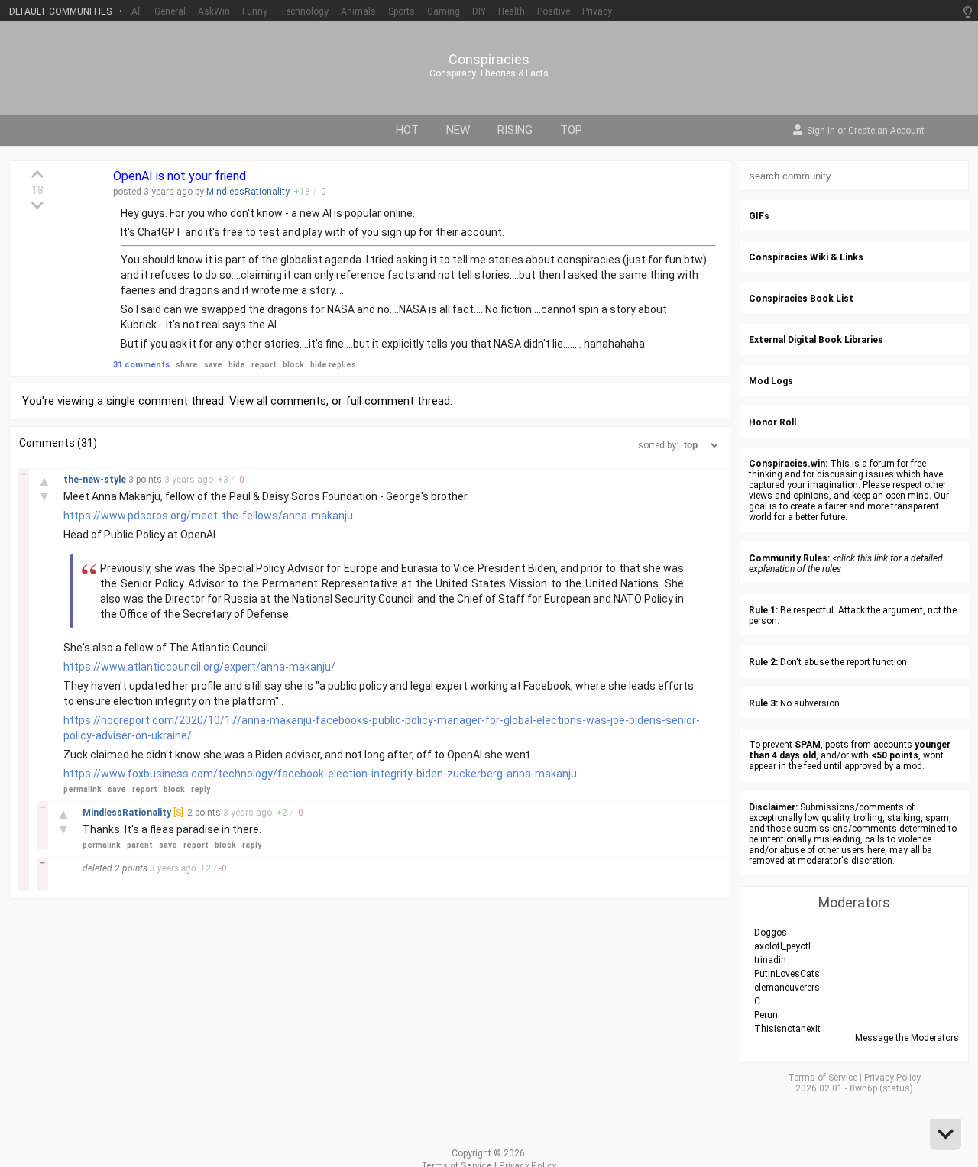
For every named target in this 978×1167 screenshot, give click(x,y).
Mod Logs (771, 381)
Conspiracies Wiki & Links (806, 257)
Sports (401, 11)
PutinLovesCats (787, 973)
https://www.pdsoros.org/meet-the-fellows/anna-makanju (208, 515)
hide (236, 364)
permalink (82, 789)
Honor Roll (772, 422)
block (293, 364)
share (187, 364)
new (458, 130)
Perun (766, 1015)
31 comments (141, 365)
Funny (254, 11)
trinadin (770, 960)
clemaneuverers (787, 987)
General (170, 11)
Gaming (443, 11)
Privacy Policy (892, 1077)
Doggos (770, 932)
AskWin (214, 11)
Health (511, 11)
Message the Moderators (907, 1038)
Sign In (821, 131)
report (264, 364)
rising (515, 130)
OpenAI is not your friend (179, 176)
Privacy (597, 11)
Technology (304, 11)
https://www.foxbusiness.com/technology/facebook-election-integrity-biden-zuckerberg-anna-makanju (320, 774)
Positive (553, 11)
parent (140, 845)
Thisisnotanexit (787, 1028)
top (571, 130)
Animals (358, 11)
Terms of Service (822, 1077)
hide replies (333, 364)
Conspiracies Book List (801, 298)
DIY (479, 11)
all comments (291, 401)
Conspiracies (489, 59)
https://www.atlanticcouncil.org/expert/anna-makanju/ (199, 667)
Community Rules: (789, 558)
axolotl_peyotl (782, 946)
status (896, 1088)
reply (200, 789)
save (213, 364)
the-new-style (95, 479)
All (136, 11)
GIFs (759, 216)
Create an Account (886, 131)
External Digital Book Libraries (816, 340)
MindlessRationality (248, 191)
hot (407, 130)
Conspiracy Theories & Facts (489, 73)
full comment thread (397, 401)
